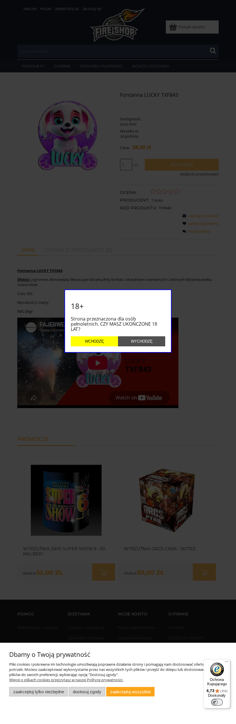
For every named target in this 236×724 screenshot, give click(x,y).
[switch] (217, 702)
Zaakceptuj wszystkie (130, 691)
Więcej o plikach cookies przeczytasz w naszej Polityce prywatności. (66, 679)
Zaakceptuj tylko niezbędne (38, 691)
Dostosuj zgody (87, 691)
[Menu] (226, 662)
